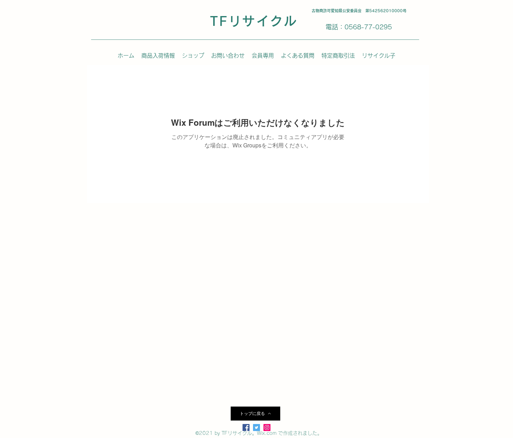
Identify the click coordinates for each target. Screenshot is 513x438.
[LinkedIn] (266, 427)
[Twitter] (256, 427)
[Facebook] (246, 427)
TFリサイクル (253, 21)
